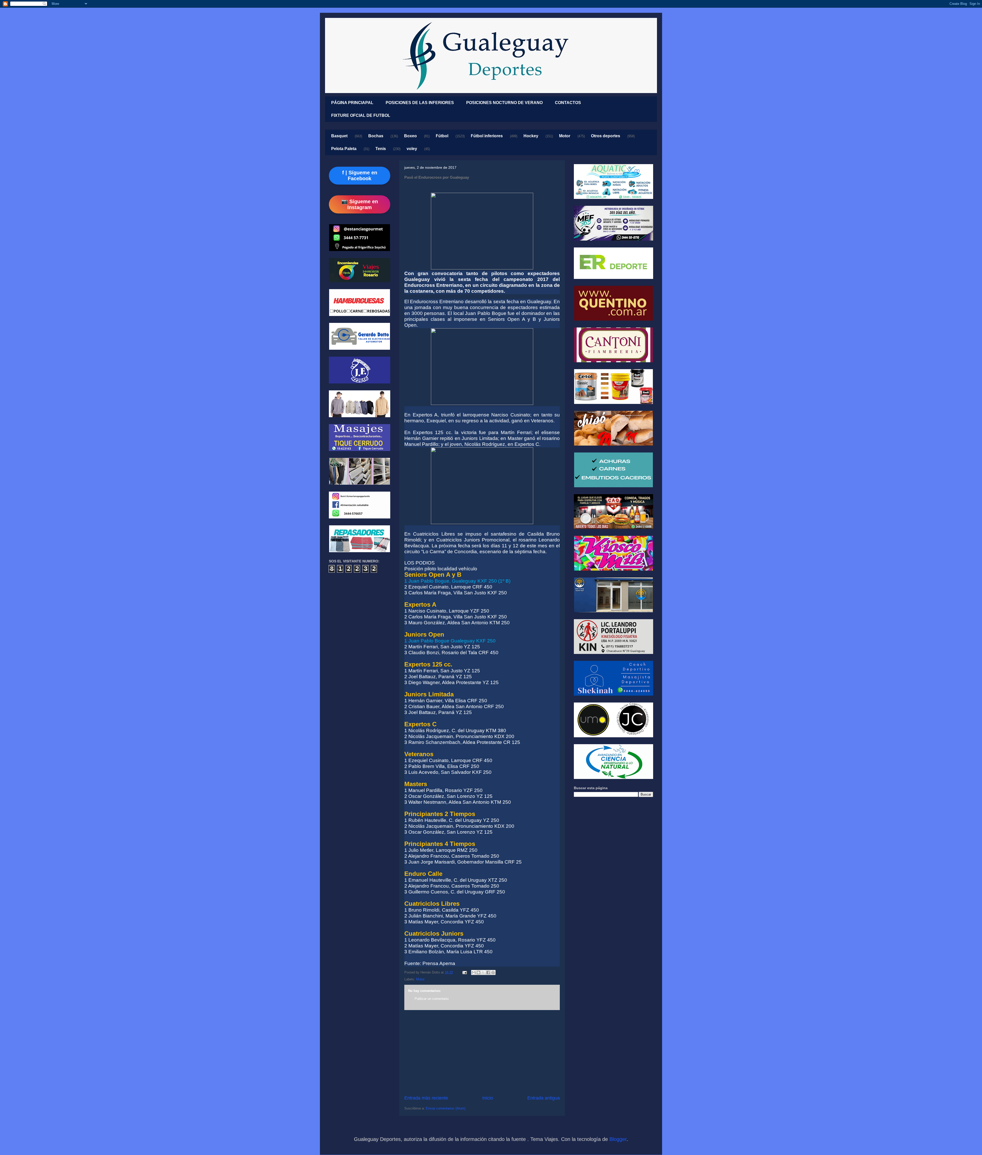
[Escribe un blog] (478, 972)
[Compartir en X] (483, 972)
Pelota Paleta (343, 148)
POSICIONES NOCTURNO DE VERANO (504, 102)
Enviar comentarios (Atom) (445, 1108)
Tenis (380, 148)
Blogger (618, 1139)
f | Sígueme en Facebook (359, 175)
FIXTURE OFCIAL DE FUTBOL (360, 115)
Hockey (530, 136)
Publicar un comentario (432, 999)
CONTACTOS (568, 102)
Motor (564, 136)
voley (412, 148)
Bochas (375, 136)
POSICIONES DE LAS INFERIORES (420, 102)
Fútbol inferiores (487, 136)
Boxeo (410, 136)
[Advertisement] (482, 1052)
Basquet (339, 136)
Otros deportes (605, 136)
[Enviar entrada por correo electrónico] (464, 972)
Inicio (487, 1098)
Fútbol (442, 136)
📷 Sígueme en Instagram (359, 204)
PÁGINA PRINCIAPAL (352, 102)
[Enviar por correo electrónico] (473, 972)
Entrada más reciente (426, 1098)
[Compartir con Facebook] (488, 972)
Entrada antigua (543, 1098)
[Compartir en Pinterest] (493, 972)
